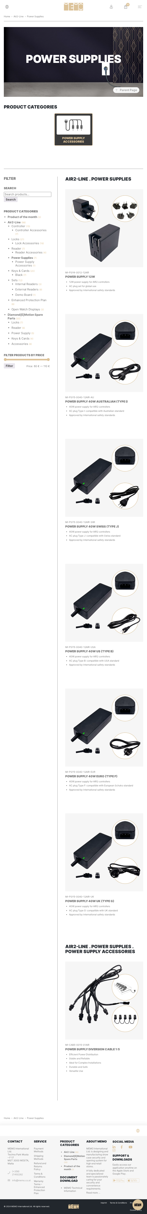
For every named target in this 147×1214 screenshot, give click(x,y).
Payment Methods (38, 1150)
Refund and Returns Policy (40, 1166)
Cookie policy (136, 1210)
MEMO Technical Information (73, 1189)
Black (19, 275)
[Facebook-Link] (123, 1147)
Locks (15, 239)
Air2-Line (19, 16)
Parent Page (128, 90)
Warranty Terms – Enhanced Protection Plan (39, 1187)
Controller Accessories (31, 230)
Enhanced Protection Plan (29, 300)
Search (11, 199)
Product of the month (22, 217)
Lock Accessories (27, 243)
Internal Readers (26, 284)
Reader (16, 248)
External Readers (26, 289)
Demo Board (23, 295)
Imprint (104, 1203)
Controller (18, 226)
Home (7, 16)
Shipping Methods (38, 1157)
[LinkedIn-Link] (115, 1147)
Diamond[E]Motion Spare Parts (74, 1158)
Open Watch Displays (25, 309)
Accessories (19, 344)
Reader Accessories (28, 252)
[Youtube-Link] (115, 1150)
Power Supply (20, 333)
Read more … (93, 1192)
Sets (14, 280)
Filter (9, 366)
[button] (8, 7)
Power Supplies (22, 258)
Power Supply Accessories (24, 263)
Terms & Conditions (39, 1175)
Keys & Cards (20, 271)
